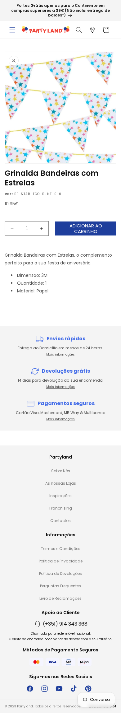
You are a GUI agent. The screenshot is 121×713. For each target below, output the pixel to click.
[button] (12, 30)
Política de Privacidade (61, 561)
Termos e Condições (60, 548)
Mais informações (60, 354)
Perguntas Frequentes (60, 586)
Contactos (60, 520)
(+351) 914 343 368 (65, 623)
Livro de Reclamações (60, 598)
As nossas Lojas (60, 483)
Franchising (60, 508)
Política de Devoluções (60, 573)
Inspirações (60, 495)
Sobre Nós (60, 470)
